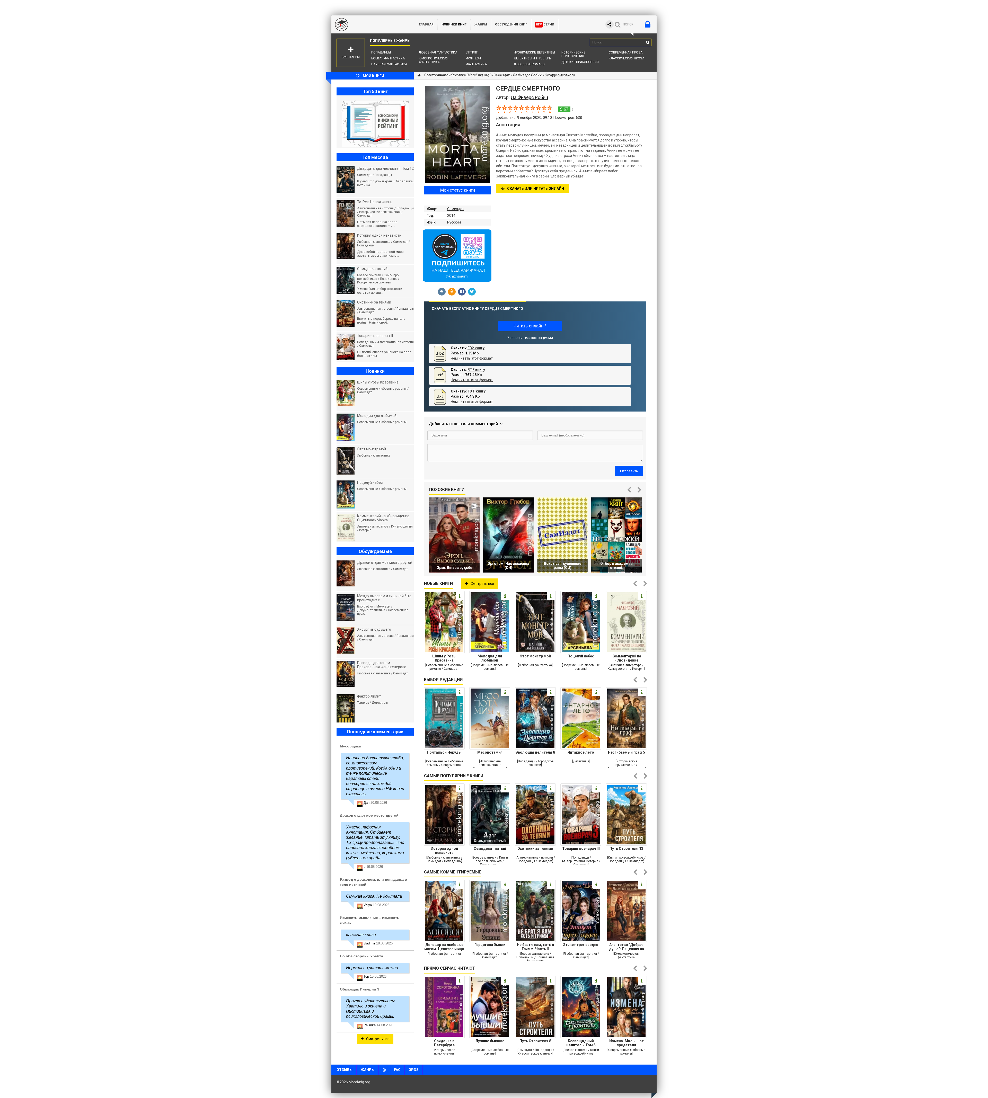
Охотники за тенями (535, 848)
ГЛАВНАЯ (426, 24)
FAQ (397, 1070)
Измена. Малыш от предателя (626, 1043)
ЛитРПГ (472, 52)
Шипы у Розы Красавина (444, 658)
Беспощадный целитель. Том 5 (581, 1043)
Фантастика (476, 64)
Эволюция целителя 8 (535, 752)
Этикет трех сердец (580, 945)
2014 (451, 215)
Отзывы (344, 1070)
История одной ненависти (444, 850)
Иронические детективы (534, 52)
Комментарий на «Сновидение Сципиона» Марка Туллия (626, 658)
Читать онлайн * (530, 326)
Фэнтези (473, 58)
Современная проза (625, 52)
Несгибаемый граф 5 (626, 752)
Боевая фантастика (388, 58)
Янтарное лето (581, 752)
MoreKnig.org (370, 24)
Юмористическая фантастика (433, 60)
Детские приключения (580, 62)
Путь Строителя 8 (535, 1041)
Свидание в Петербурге (444, 1043)
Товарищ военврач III (581, 848)
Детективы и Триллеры (533, 58)
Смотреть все (482, 584)
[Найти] (647, 42)
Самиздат (455, 209)
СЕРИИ (545, 24)
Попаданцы (381, 52)
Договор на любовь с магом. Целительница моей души (444, 947)
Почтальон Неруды (444, 752)
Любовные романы (529, 64)
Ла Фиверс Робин (527, 75)
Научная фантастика (389, 64)
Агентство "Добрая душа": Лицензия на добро (626, 947)
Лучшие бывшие (489, 1041)
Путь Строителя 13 (626, 848)
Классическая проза (626, 58)
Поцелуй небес (581, 656)
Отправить (629, 471)
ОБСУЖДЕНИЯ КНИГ (511, 24)
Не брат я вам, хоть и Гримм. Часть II (535, 947)
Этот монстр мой (535, 656)
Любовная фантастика (438, 52)
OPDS (414, 1070)
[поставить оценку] (501, 109)
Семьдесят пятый (490, 848)
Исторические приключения (573, 54)
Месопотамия (489, 752)
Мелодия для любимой (490, 658)
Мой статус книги (457, 190)
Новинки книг (454, 24)
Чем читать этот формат (472, 358)
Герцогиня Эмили (489, 945)
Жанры (480, 24)
